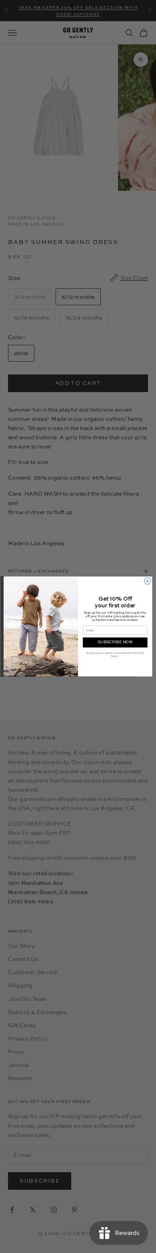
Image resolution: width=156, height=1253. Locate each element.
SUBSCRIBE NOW (115, 642)
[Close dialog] (147, 581)
